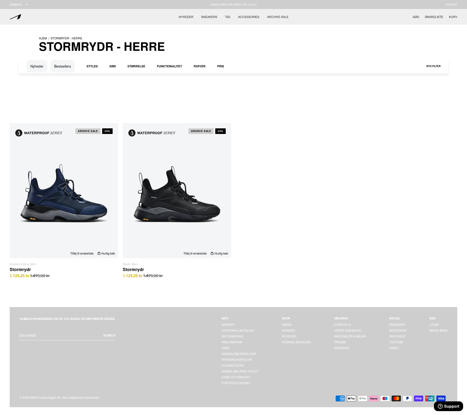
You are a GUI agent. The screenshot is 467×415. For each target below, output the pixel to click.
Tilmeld (109, 335)
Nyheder (186, 17)
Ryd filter (433, 66)
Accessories (248, 17)
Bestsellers (62, 66)
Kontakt (451, 4)
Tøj (227, 17)
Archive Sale (277, 17)
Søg (416, 17)
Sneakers (209, 17)
